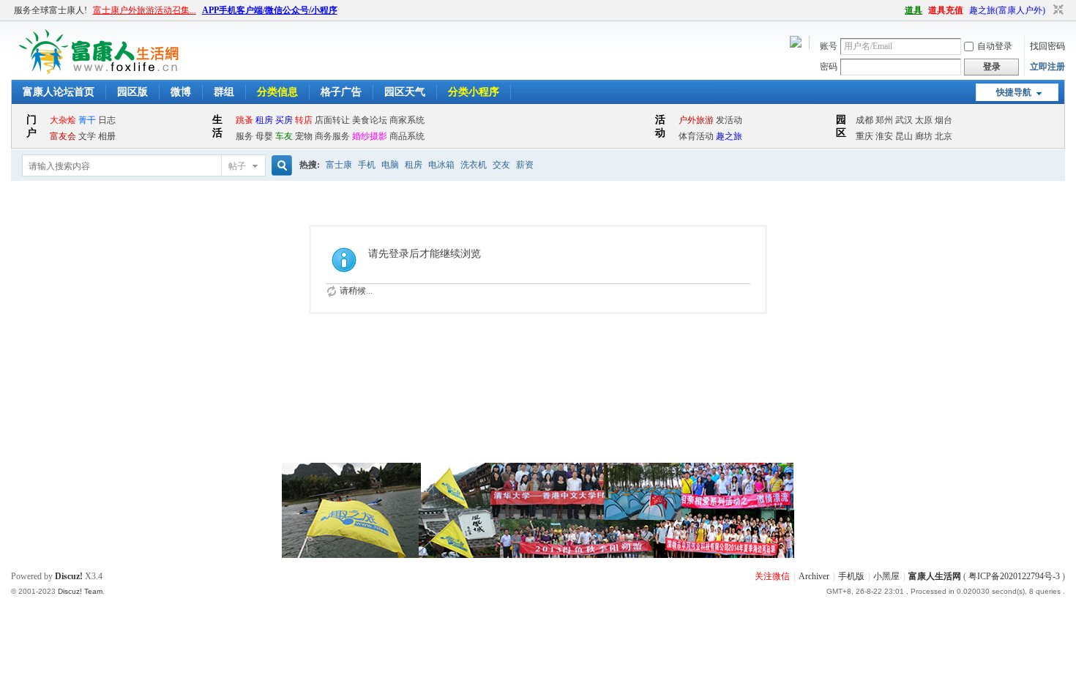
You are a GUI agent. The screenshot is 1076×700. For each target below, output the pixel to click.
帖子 (237, 166)
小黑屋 (886, 576)
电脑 (390, 165)
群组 (224, 91)
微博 (181, 91)
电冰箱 (441, 165)
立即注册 (1047, 67)
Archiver (814, 576)
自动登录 (994, 46)
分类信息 (277, 91)
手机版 (851, 576)
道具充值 (945, 10)
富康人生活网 (934, 576)
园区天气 (404, 91)
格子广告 (341, 91)
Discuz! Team (80, 591)
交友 (501, 165)
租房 (413, 165)
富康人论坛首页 (58, 91)
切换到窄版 (1056, 10)
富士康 (339, 165)
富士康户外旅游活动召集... (144, 10)
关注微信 (772, 576)
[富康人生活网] (102, 71)
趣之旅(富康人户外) (1007, 10)
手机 (367, 165)
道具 (913, 10)
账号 (828, 46)
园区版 (132, 91)
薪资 (525, 165)
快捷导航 (1013, 92)
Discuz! (69, 576)
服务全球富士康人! (50, 10)
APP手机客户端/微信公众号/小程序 (269, 10)
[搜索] (280, 165)
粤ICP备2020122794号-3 (1014, 576)
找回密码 (1047, 46)
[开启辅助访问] (898, 10)
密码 (828, 67)
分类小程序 (473, 91)
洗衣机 (473, 165)
